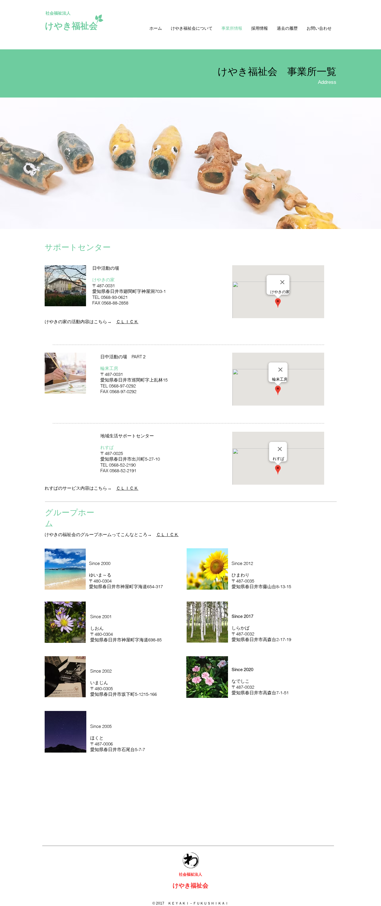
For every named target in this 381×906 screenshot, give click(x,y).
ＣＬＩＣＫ (127, 321)
